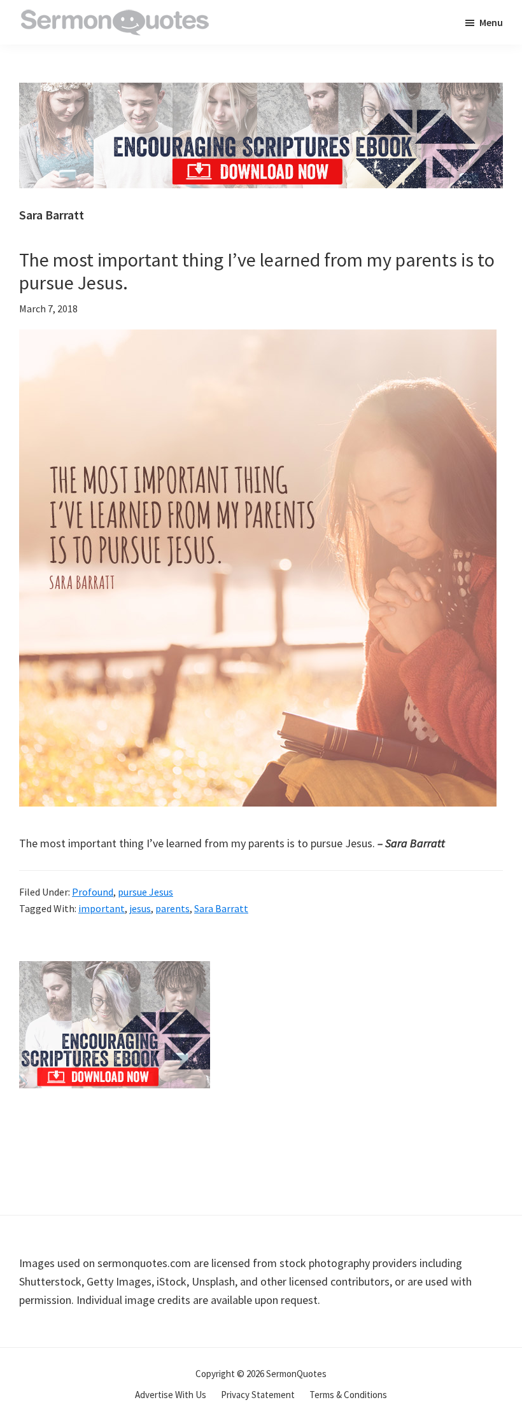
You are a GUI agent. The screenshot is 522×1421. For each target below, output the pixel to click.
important (101, 908)
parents (172, 908)
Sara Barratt (221, 908)
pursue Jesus (145, 891)
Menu (491, 22)
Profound (92, 891)
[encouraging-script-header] (261, 92)
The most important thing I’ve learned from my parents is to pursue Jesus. (257, 271)
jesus (140, 908)
